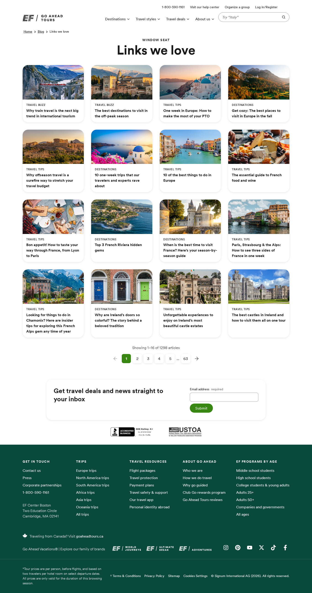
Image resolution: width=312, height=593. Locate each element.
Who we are (193, 470)
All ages (242, 514)
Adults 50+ (245, 499)
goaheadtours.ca (89, 536)
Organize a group (237, 7)
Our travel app (141, 499)
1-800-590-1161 (36, 492)
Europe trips (86, 470)
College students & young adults (262, 485)
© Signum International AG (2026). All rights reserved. (250, 576)
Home (28, 31)
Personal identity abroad (149, 506)
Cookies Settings (195, 576)
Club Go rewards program (204, 492)
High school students (253, 477)
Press (27, 477)
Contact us (32, 470)
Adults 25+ (245, 492)
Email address (206, 389)
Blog (41, 31)
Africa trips (85, 492)
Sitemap (174, 576)
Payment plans (142, 485)
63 (185, 358)
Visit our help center (204, 7)
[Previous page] (115, 358)
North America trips (92, 477)
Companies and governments (260, 506)
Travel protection (144, 477)
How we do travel (197, 477)
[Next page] (196, 358)
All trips (82, 514)
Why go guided (195, 485)
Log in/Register (266, 7)
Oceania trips (87, 506)
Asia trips (83, 499)
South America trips (92, 485)
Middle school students (255, 470)
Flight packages (142, 470)
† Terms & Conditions (125, 576)
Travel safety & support (149, 492)
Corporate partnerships (42, 485)
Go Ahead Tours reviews (202, 499)
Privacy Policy (154, 576)
